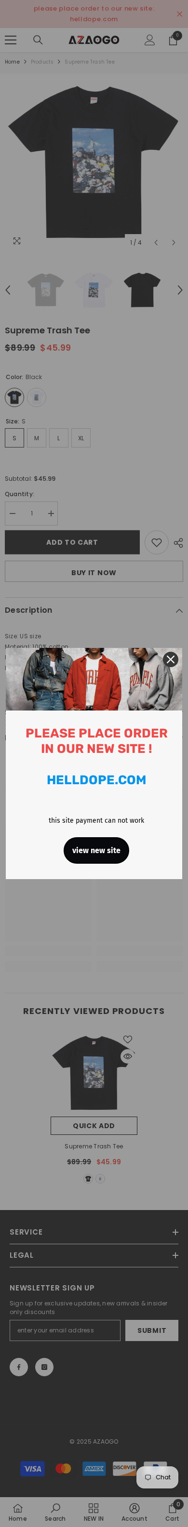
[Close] (170, 659)
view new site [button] (96, 850)
